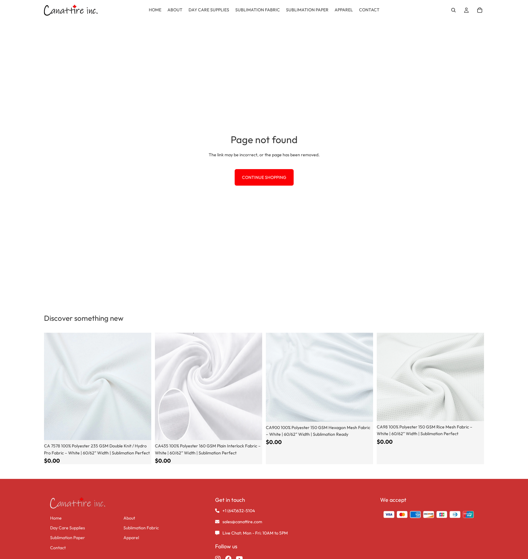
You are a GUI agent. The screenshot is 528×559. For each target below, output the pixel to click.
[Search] (453, 10)
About (129, 518)
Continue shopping (264, 177)
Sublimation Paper (67, 537)
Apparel (131, 537)
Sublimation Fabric (141, 528)
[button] (479, 10)
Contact (58, 547)
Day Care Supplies (67, 528)
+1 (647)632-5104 (238, 510)
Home (56, 518)
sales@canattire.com (242, 521)
